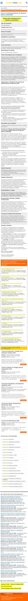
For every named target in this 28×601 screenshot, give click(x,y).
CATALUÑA (8, 439)
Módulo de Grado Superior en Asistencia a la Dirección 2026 (12, 524)
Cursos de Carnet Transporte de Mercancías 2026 (11, 404)
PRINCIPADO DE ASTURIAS (11, 470)
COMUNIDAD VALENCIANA (11, 447)
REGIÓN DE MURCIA (10, 465)
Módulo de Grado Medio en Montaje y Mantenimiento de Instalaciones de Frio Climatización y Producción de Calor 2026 (12, 498)
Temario (23, 364)
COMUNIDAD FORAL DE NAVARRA (13, 473)
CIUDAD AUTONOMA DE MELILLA (12, 486)
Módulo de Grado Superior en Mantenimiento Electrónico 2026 (13, 563)
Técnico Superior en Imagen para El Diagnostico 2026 (12, 368)
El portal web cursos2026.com (8, 598)
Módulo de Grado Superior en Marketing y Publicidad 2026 (12, 531)
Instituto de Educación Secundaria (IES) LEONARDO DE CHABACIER (12, 291)
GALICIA (7, 452)
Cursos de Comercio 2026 (6, 586)
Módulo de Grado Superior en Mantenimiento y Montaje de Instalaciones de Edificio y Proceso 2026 (13, 515)
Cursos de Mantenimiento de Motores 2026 (11, 9)
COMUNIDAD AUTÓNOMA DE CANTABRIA (11, 479)
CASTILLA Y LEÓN (9, 455)
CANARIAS (7, 457)
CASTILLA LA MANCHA (10, 460)
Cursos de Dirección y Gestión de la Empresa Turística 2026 (12, 352)
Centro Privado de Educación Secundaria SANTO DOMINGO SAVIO (12, 269)
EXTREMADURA (9, 476)
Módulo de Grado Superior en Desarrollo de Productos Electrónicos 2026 (12, 506)
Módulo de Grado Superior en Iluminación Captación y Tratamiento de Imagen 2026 (12, 539)
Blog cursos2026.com (6, 599)
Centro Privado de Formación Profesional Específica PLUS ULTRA (12, 308)
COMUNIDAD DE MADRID (11, 442)
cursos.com (14, 3)
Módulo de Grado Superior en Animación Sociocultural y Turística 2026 (11, 571)
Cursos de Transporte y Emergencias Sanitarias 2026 (12, 384)
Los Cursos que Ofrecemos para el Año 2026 (12, 597)
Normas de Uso (4, 596)
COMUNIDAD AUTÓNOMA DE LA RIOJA (13, 481)
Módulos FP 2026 (5, 584)
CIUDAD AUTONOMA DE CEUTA (12, 484)
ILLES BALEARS (9, 468)
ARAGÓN (7, 463)
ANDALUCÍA (8, 444)
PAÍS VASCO (8, 449)
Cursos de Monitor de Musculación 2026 (11, 588)
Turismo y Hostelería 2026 (17, 584)
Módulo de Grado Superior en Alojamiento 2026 (13, 547)
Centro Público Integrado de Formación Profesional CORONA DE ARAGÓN (12, 338)
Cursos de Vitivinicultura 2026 (10, 421)
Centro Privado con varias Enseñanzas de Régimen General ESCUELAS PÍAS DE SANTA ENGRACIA (13, 299)
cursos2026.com (8, 593)
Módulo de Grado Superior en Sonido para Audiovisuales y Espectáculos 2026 (12, 554)
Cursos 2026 (4, 8)
